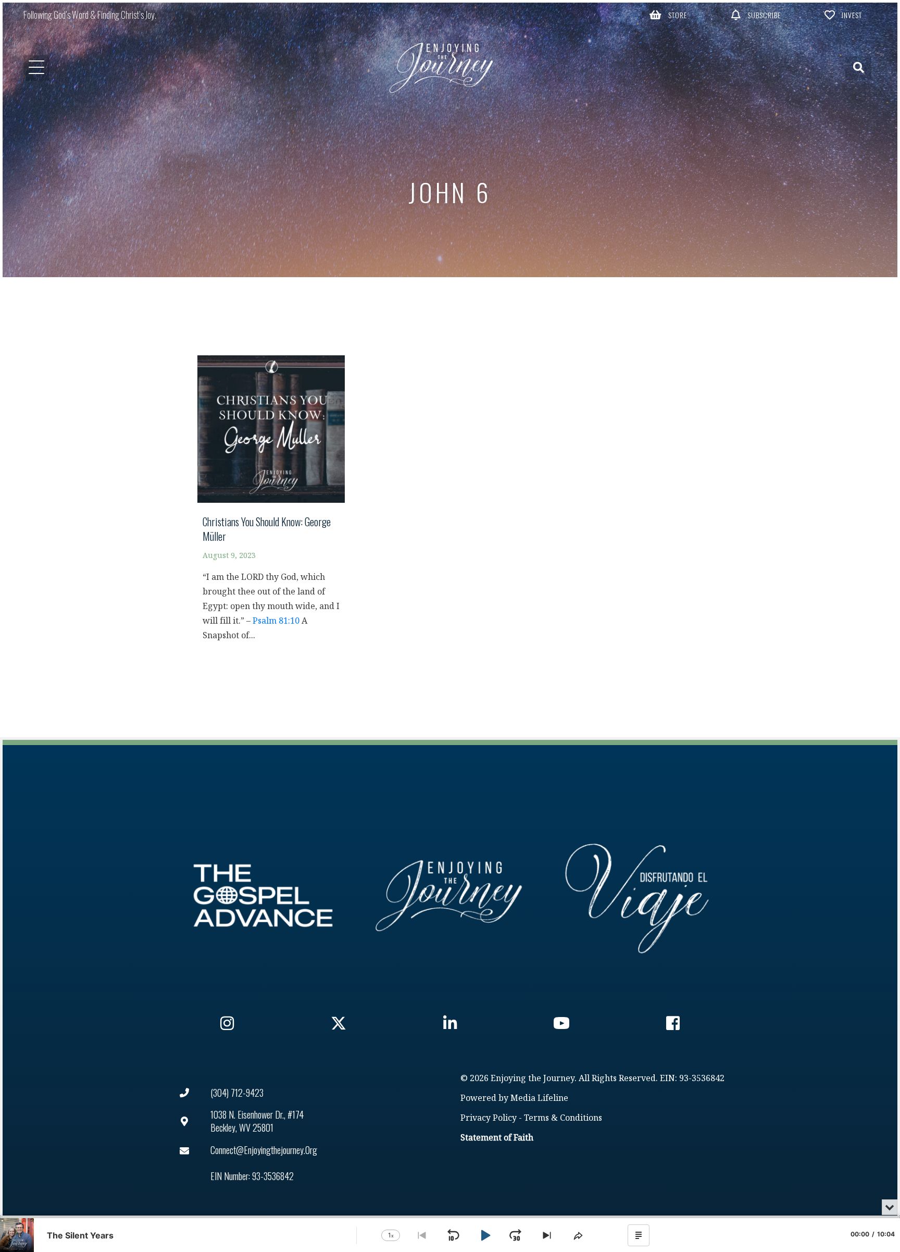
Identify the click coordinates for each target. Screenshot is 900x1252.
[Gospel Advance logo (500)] (263, 896)
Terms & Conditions (563, 1118)
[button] (668, 15)
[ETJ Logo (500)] (450, 896)
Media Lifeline (539, 1099)
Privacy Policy (488, 1118)
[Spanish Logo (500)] (637, 896)
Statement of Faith (496, 1138)
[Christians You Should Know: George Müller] (271, 503)
